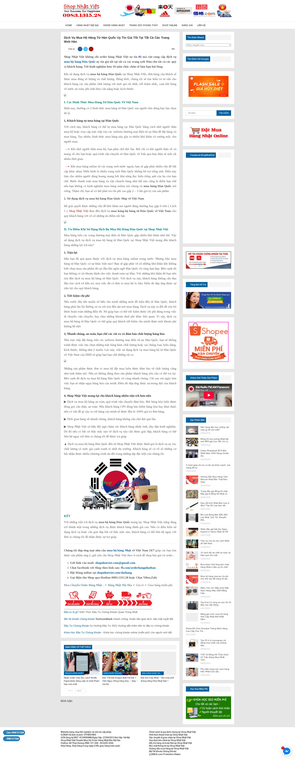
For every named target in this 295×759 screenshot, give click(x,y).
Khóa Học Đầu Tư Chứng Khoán (82, 632)
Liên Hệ (201, 25)
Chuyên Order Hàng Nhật (86, 585)
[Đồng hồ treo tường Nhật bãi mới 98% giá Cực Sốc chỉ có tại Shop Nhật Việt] (192, 442)
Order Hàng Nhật (114, 25)
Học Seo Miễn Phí (199, 689)
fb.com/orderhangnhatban (138, 567)
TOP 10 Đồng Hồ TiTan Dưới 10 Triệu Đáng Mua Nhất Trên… (214, 657)
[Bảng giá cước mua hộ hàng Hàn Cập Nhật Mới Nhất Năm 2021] (192, 617)
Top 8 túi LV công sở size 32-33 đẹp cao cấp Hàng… (216, 603)
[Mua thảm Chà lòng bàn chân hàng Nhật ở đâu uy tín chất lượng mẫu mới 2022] (192, 567)
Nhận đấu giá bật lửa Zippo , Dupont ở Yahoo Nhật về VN (214, 530)
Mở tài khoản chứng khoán (79, 619)
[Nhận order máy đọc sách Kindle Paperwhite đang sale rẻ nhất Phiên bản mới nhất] (82, 663)
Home (68, 25)
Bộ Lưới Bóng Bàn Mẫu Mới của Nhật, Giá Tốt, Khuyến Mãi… (214, 517)
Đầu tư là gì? (71, 612)
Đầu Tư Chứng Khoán (76, 625)
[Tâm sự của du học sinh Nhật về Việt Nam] (192, 544)
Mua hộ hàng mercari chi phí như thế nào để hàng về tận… (215, 577)
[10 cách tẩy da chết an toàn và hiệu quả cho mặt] (192, 555)
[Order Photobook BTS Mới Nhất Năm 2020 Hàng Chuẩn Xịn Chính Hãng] (192, 453)
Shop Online (169, 25)
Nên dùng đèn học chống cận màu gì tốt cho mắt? (215, 428)
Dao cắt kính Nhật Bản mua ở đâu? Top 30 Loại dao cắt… (215, 504)
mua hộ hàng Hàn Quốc (80, 61)
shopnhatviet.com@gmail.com (115, 562)
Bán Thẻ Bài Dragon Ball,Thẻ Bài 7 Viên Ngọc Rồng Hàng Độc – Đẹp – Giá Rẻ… (120, 681)
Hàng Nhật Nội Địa (87, 25)
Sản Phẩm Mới (197, 420)
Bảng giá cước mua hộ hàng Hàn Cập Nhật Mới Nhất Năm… (214, 616)
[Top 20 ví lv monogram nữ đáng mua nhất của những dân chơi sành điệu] (192, 643)
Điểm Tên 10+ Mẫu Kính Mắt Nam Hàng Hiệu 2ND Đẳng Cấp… (215, 590)
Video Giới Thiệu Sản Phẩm (203, 378)
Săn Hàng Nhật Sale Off (153, 673)
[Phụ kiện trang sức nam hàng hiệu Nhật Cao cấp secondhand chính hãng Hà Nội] (192, 672)
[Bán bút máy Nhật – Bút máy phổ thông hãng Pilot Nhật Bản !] (158, 663)
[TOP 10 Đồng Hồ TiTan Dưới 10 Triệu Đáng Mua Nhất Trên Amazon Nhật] (192, 657)
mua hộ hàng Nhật (119, 550)
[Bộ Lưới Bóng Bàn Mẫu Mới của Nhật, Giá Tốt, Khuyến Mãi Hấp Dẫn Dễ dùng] (192, 517)
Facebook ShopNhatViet (202, 155)
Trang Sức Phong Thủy (143, 25)
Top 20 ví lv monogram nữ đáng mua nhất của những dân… (213, 643)
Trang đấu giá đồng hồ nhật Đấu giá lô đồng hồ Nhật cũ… (215, 492)
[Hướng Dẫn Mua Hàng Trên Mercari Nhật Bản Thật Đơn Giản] (192, 479)
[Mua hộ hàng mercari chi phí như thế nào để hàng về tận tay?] (192, 579)
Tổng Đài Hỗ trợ (198, 284)
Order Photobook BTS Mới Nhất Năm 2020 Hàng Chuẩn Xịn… (215, 453)
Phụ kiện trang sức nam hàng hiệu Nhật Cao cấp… (215, 670)
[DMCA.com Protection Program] (165, 754)
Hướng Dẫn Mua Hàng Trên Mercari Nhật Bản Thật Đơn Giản (214, 479)
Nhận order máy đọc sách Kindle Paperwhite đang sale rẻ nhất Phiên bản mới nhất (81, 681)
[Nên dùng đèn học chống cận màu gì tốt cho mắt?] (192, 430)
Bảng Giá (187, 25)
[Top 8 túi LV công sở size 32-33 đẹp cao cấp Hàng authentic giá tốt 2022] (192, 605)
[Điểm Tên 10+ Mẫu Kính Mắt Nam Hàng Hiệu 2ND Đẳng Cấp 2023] (192, 591)
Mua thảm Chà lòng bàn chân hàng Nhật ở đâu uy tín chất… (215, 565)
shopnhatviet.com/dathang (114, 572)
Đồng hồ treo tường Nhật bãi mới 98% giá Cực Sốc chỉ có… (215, 440)
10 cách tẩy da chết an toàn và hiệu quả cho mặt (215, 553)
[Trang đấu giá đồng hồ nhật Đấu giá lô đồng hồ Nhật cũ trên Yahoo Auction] (192, 494)
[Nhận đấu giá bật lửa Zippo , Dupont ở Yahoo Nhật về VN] (192, 532)
